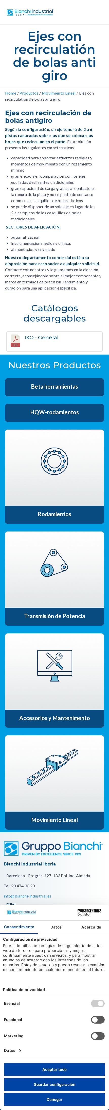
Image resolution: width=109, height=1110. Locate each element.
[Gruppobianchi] (53, 854)
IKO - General (42, 337)
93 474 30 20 (23, 885)
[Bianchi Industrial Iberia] (41, 12)
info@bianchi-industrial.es (27, 895)
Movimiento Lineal (59, 92)
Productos (29, 92)
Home (10, 92)
